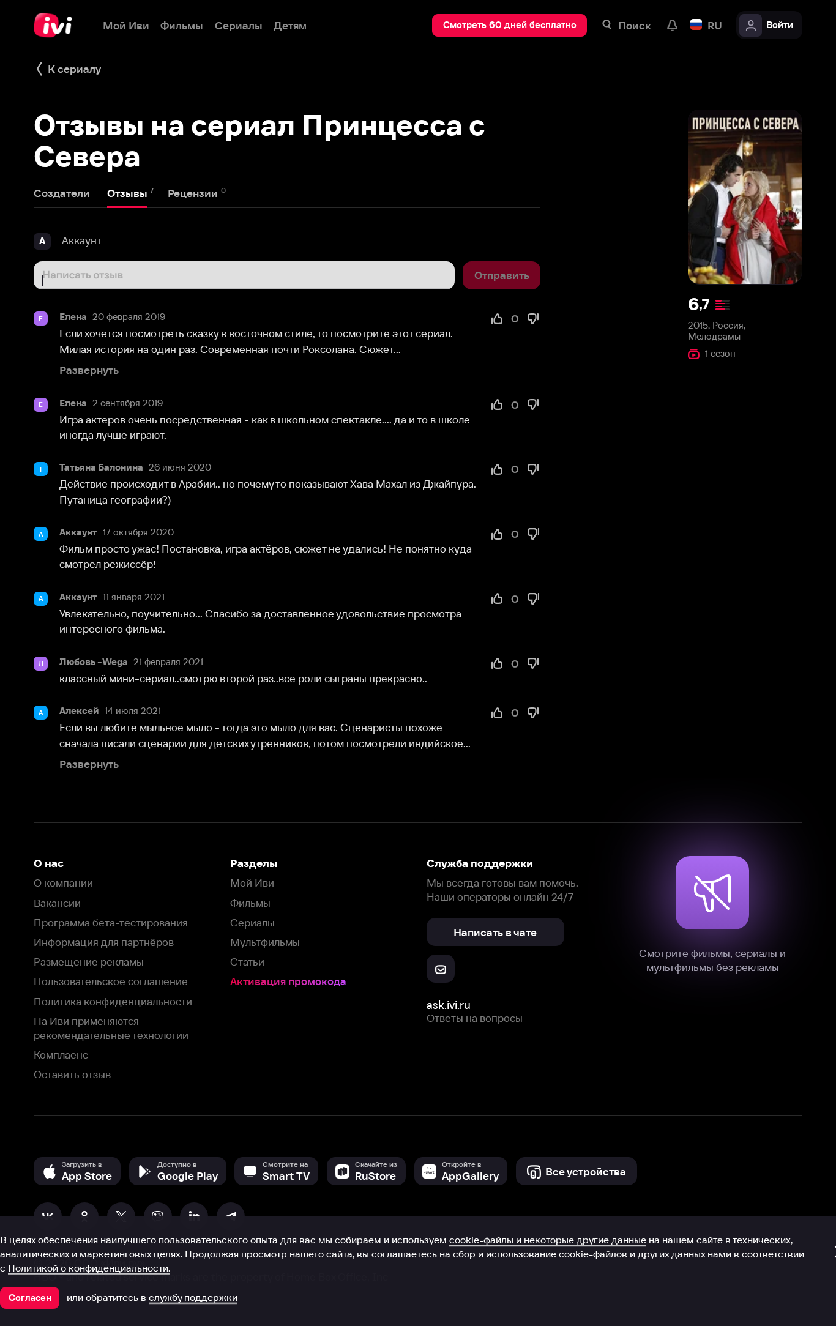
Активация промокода (288, 981)
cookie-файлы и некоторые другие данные (547, 1239)
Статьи (247, 961)
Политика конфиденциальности (113, 1001)
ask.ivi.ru (449, 1005)
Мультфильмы (265, 942)
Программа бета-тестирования (111, 922)
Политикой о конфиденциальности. (89, 1267)
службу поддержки (193, 1297)
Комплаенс (61, 1054)
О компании (63, 882)
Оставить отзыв (72, 1074)
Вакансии (57, 903)
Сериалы (252, 922)
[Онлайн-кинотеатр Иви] (57, 25)
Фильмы (250, 903)
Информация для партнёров (104, 942)
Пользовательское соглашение (111, 981)
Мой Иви (252, 882)
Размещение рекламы (89, 961)
